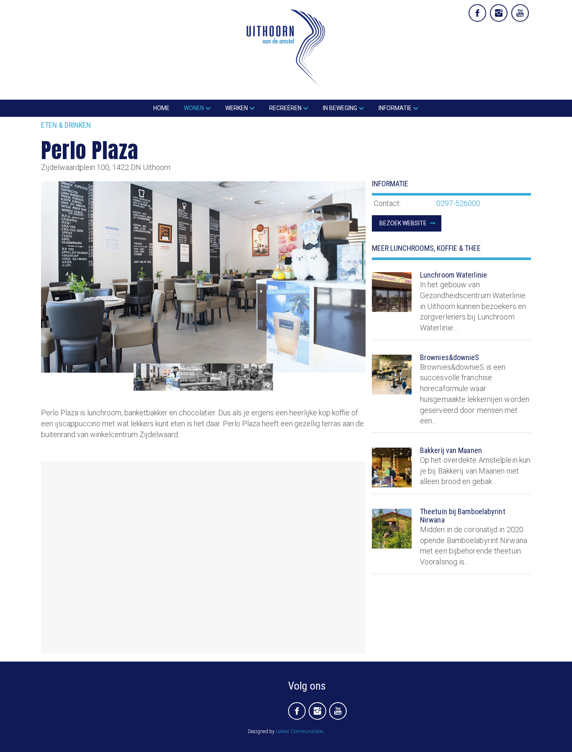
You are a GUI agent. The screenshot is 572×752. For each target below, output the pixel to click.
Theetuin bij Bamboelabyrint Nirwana (462, 515)
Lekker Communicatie (299, 731)
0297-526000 (458, 203)
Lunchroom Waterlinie (453, 275)
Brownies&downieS (449, 357)
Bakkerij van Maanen (451, 450)
